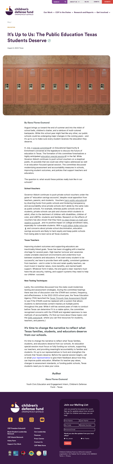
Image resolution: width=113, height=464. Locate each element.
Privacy (68, 456)
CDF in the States (63, 12)
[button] (50, 40)
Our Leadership (40, 432)
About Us (74, 2)
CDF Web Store (40, 445)
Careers (37, 428)
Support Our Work (14, 444)
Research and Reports (84, 12)
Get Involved (102, 12)
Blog (87, 1)
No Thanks (86, 439)
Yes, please (69, 439)
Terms (61, 456)
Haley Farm (12, 440)
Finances (37, 435)
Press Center (39, 438)
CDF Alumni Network (15, 437)
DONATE (107, 1)
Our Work (48, 12)
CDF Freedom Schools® (16, 428)
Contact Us (38, 442)
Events (96, 1)
